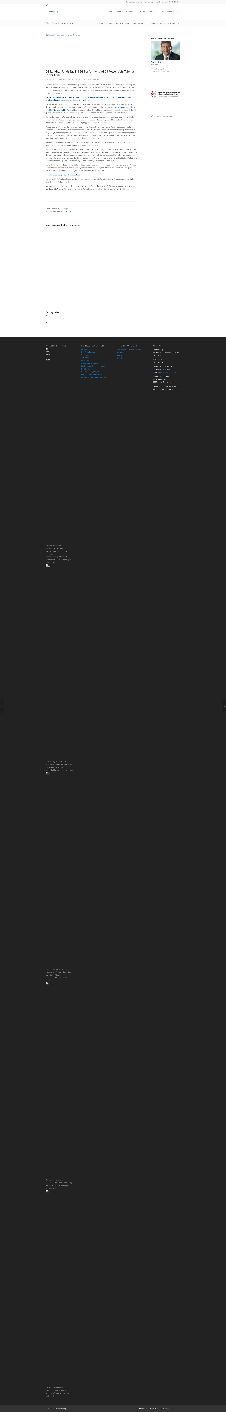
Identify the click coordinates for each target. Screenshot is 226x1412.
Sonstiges (83, 79)
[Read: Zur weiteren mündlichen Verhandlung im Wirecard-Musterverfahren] (48, 1192)
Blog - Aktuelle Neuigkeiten (59, 23)
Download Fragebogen (90, 371)
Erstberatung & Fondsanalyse (93, 366)
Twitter (119, 355)
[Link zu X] (50, 2)
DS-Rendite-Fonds (65, 79)
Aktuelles (85, 357)
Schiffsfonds (76, 79)
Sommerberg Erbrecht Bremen (129, 349)
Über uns (85, 355)
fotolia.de (67, 211)
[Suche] (177, 11)
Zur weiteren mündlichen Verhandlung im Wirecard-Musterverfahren (56, 1390)
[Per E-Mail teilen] (49, 326)
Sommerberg (95, 79)
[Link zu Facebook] (46, 2)
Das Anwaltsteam (88, 352)
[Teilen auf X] (49, 319)
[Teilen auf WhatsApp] (49, 322)
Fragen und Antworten (90, 363)
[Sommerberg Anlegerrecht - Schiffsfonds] (91, 51)
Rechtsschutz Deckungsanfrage (94, 377)
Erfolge (84, 349)
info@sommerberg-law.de (168, 372)
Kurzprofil (85, 360)
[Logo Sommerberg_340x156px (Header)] (52, 11)
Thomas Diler (161, 69)
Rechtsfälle (85, 369)
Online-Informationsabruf (91, 374)
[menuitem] (111, 11)
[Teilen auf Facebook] (49, 315)
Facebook (121, 352)
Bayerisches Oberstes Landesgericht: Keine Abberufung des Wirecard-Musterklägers (59, 1183)
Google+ (66, 208)
